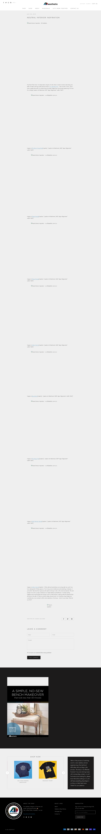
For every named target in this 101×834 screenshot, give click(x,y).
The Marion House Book (37, 148)
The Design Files (35, 458)
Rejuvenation (35, 396)
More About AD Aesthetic (29, 814)
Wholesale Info (58, 811)
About (37, 8)
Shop (24, 8)
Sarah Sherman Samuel (37, 521)
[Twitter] (6, 2)
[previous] (7, 772)
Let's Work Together (60, 8)
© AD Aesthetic (10, 829)
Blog (30, 8)
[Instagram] (8, 2)
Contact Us (74, 8)
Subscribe (80, 817)
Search (88, 3)
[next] (63, 772)
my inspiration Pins (54, 86)
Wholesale (46, 8)
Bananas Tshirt (48, 780)
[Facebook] (3, 2)
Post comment (33, 657)
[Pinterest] (10, 2)
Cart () (95, 3)
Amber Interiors (35, 345)
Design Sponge (35, 216)
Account (82, 3)
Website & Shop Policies (60, 809)
